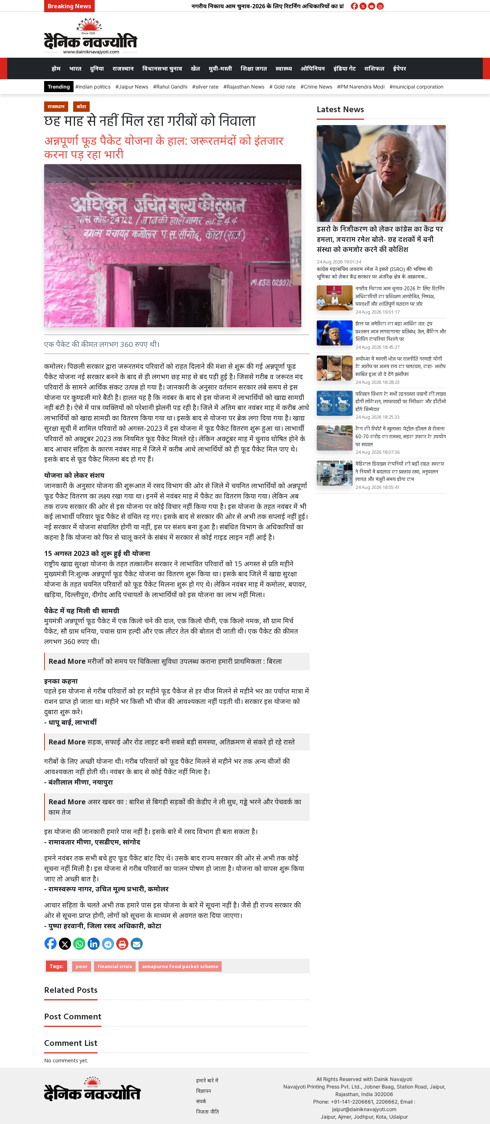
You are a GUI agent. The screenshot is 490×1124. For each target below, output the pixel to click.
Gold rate (284, 87)
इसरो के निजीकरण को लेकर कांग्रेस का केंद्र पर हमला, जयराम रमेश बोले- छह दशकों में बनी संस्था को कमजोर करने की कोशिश (380, 240)
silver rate (206, 87)
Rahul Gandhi (171, 87)
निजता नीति (207, 1112)
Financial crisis (115, 966)
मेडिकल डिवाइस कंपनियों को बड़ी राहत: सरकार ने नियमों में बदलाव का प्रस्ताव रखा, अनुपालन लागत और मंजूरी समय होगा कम (399, 472)
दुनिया (97, 68)
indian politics (94, 87)
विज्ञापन (203, 1091)
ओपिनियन (313, 68)
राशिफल (374, 68)
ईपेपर (399, 68)
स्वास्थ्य (283, 68)
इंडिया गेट (345, 68)
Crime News (318, 87)
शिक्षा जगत (254, 68)
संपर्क (201, 1101)
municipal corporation (418, 87)
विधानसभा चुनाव (162, 68)
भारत (75, 68)
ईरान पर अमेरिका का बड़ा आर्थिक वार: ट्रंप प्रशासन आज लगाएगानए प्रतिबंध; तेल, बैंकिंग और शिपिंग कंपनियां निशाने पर (400, 332)
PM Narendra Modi (362, 87)
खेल (195, 68)
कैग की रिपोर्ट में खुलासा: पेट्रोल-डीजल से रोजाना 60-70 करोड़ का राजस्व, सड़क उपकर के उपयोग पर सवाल (400, 437)
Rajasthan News (245, 87)
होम (56, 68)
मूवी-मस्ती (220, 68)
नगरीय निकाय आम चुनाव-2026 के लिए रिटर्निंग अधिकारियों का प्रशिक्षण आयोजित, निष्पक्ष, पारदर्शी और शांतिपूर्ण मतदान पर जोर (317, 6)
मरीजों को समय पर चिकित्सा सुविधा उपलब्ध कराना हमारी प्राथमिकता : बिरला (185, 661)
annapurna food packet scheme (180, 966)
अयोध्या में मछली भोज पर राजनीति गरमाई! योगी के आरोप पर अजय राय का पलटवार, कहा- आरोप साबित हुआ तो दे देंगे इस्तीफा (400, 367)
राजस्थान (123, 68)
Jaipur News (133, 87)
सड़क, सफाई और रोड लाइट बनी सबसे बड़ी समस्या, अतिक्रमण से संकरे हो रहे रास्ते (191, 742)
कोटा (81, 106)
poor (82, 966)
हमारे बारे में (207, 1080)
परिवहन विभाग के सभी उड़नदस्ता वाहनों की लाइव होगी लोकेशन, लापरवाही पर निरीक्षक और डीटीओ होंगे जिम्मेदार (400, 402)
